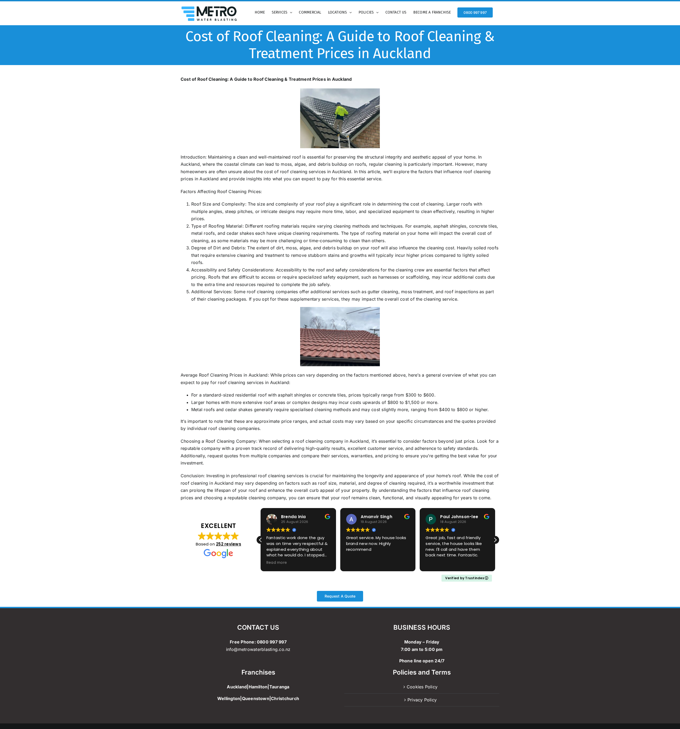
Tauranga (279, 686)
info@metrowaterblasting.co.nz (258, 649)
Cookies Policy (422, 686)
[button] (495, 540)
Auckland (237, 686)
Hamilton (258, 686)
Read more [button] (276, 562)
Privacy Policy (422, 699)
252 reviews (228, 544)
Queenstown (255, 698)
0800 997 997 (272, 642)
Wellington (228, 698)
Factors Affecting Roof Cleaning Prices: (221, 191)
